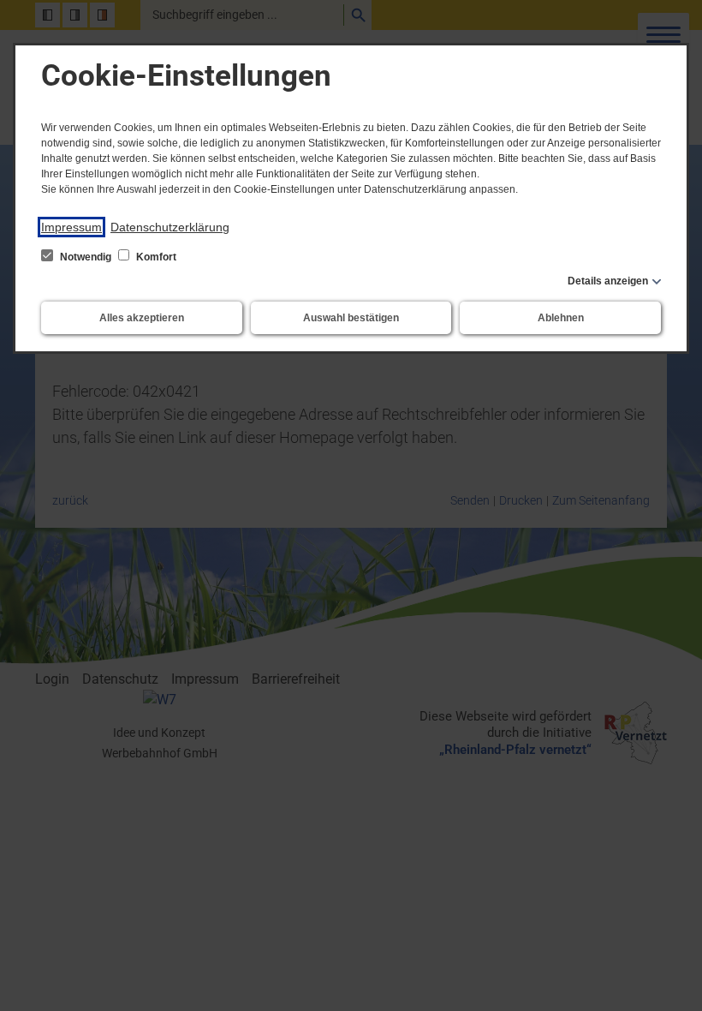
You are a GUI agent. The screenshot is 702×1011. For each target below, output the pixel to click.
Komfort (155, 257)
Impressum (71, 227)
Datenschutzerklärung (169, 227)
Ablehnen (561, 318)
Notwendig (85, 257)
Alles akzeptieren (141, 318)
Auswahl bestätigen (351, 318)
